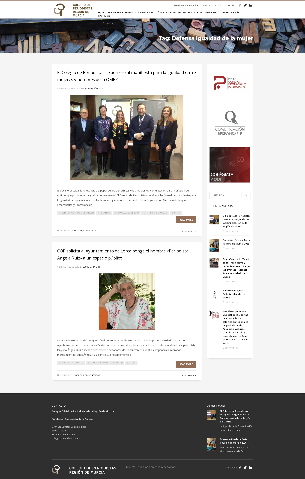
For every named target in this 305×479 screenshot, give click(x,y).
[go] (245, 195)
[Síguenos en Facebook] (240, 467)
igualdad (105, 213)
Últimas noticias (91, 231)
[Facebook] (240, 5)
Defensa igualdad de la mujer (78, 213)
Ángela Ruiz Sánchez (72, 363)
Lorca (133, 363)
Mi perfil (218, 5)
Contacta (206, 5)
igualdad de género (128, 213)
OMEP (177, 213)
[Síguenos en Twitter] (245, 467)
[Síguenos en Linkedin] (250, 467)
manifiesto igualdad (156, 213)
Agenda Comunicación (186, 5)
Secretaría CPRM (94, 88)
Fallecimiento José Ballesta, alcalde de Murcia (234, 294)
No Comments (189, 231)
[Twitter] (245, 5)
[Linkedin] (250, 5)
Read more (186, 219)
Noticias (78, 231)
